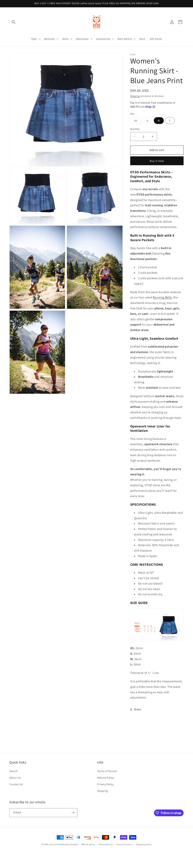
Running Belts (162, 297)
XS (137, 121)
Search (13, 771)
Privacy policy (106, 844)
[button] (13, 22)
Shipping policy (144, 844)
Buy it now (157, 161)
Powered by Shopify (68, 844)
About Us (15, 777)
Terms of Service (107, 771)
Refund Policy (105, 777)
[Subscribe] (73, 812)
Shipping (135, 96)
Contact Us (16, 784)
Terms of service (124, 844)
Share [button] (137, 709)
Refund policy (88, 844)
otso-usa (53, 844)
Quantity (135, 129)
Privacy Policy (105, 784)
